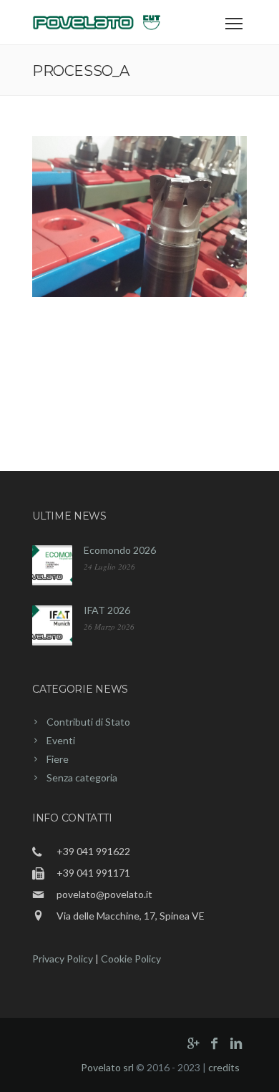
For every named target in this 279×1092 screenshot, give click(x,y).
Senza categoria (81, 777)
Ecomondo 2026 (120, 550)
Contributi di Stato (88, 722)
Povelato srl (107, 1067)
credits (224, 1067)
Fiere (57, 759)
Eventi (60, 740)
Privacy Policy (62, 958)
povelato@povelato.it (104, 894)
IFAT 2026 (107, 610)
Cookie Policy (131, 958)
